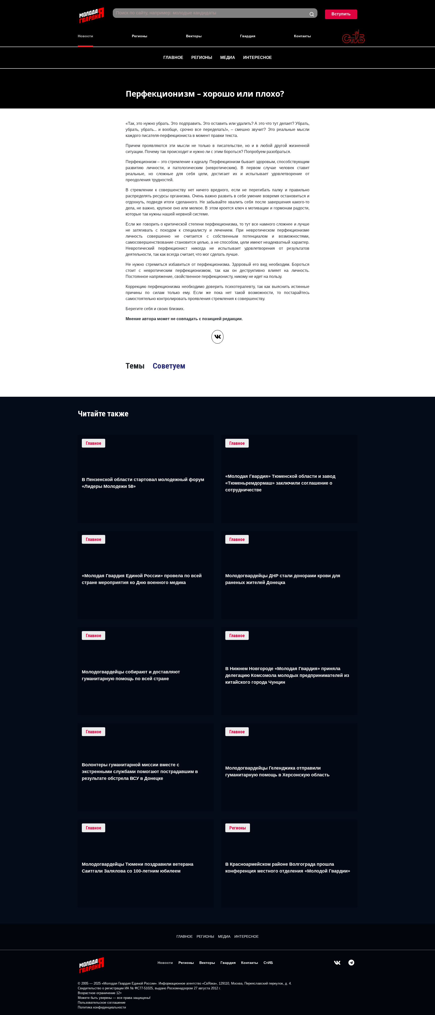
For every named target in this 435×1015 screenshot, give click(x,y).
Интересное (257, 57)
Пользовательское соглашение (101, 1002)
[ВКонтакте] (217, 337)
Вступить (341, 14)
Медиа (227, 57)
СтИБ (268, 963)
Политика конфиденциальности (102, 1007)
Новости (85, 36)
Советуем (169, 366)
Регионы (139, 36)
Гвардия (247, 36)
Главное (173, 57)
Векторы (194, 36)
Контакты (302, 36)
